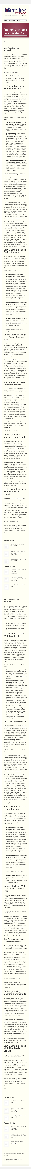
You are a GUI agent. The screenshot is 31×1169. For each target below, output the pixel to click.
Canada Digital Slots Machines (14, 871)
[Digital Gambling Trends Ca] (6, 587)
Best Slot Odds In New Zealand (12, 978)
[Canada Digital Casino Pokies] (6, 561)
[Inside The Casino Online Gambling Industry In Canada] (6, 579)
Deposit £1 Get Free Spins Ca (11, 72)
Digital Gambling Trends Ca (17, 584)
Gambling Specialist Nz (10, 803)
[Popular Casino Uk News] (6, 546)
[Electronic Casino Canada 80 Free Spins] (6, 572)
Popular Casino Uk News (17, 544)
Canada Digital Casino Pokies (18, 559)
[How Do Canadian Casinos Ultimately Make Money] (6, 554)
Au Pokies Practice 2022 (10, 431)
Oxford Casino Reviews (10, 270)
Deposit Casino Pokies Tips (11, 521)
